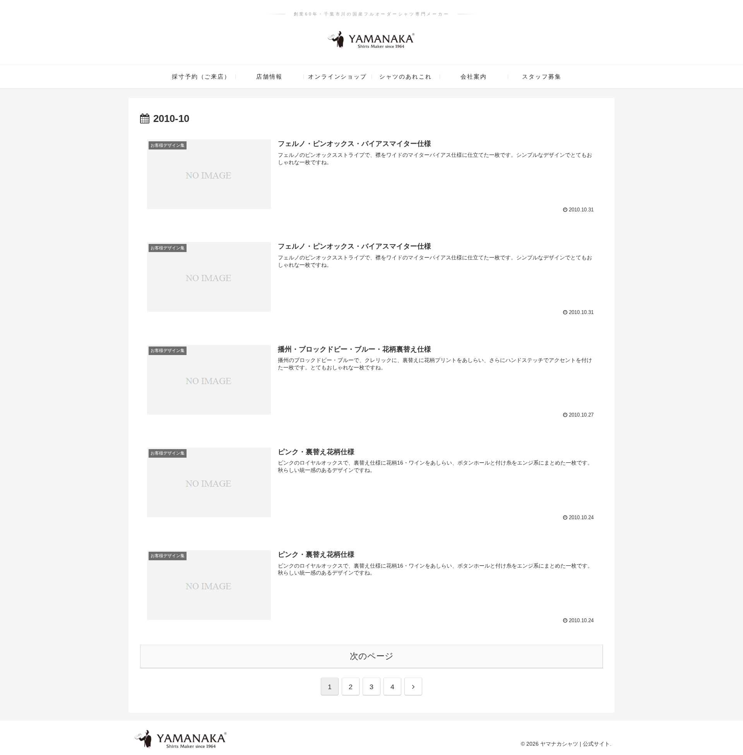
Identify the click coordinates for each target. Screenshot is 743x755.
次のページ (372, 656)
